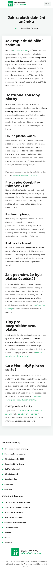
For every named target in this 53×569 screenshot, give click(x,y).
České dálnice (11, 479)
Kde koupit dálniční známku (17, 507)
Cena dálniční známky (14, 464)
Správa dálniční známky (15, 454)
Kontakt (8, 543)
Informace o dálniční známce (17, 502)
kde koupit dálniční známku (25, 175)
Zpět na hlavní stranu (28, 28)
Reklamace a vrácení (14, 517)
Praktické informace (14, 512)
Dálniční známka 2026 (14, 459)
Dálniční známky (12, 474)
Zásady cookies (11, 528)
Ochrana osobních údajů (15, 523)
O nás (7, 538)
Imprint (8, 533)
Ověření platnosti (12, 469)
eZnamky (9, 484)
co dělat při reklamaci (28, 414)
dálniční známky (20, 50)
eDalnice (8, 489)
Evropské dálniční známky (16, 449)
